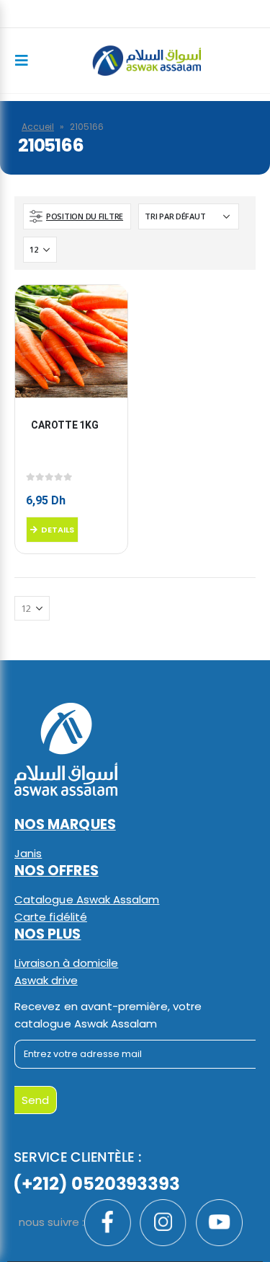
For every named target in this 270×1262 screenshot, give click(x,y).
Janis (28, 853)
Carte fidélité (50, 916)
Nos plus (47, 934)
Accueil (38, 126)
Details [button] (57, 529)
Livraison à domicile (66, 962)
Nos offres (56, 870)
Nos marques (65, 824)
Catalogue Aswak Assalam (87, 899)
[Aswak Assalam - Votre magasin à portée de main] (146, 60)
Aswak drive (46, 980)
